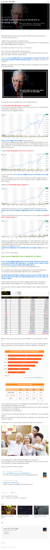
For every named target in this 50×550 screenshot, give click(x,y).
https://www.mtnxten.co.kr (9, 480)
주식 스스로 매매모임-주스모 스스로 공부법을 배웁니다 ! (17, 473)
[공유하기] (6, 493)
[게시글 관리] (7, 493)
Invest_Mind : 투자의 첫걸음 (8, 1)
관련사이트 (3, 543)
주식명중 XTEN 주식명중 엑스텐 (11, 482)
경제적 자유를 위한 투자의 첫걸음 (10, 530)
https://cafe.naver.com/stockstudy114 (11, 471)
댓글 (2, 522)
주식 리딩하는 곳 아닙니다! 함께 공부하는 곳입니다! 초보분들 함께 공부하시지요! (20, 475)
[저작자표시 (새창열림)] (15, 492)
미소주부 (2, 545)
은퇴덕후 (2, 547)
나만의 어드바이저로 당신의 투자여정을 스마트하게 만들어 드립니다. (18, 484)
